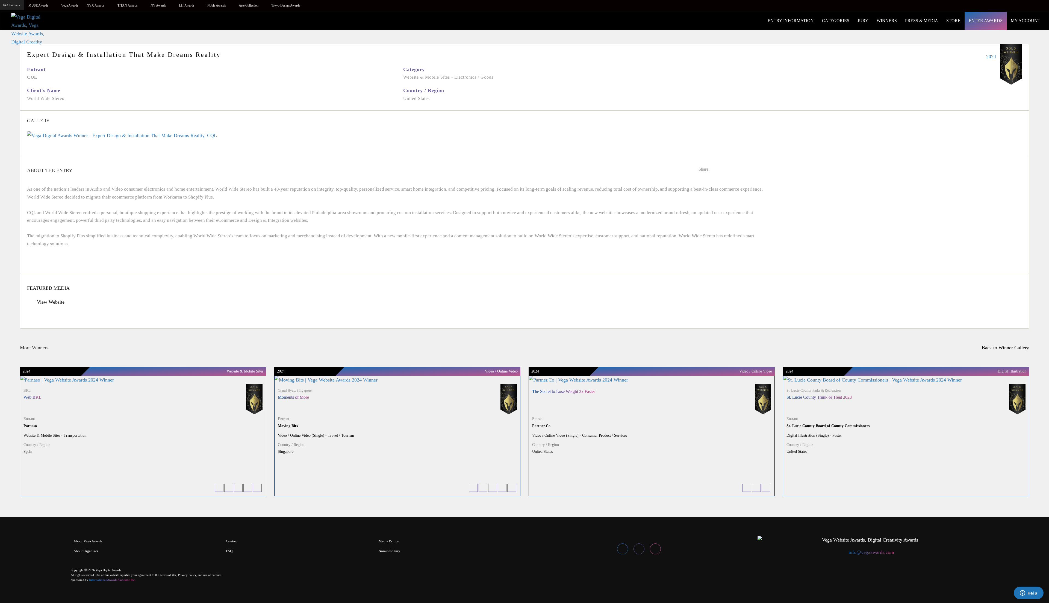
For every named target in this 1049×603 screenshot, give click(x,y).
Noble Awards (217, 5)
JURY (863, 20)
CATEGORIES (835, 20)
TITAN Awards (128, 5)
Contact (232, 541)
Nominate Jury (389, 551)
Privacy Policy (187, 575)
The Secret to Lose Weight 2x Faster (563, 391)
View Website (50, 302)
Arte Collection (249, 5)
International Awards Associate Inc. (112, 579)
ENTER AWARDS (986, 20)
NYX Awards (96, 5)
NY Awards (159, 5)
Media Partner (389, 541)
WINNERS (887, 20)
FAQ (229, 551)
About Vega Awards (87, 541)
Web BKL (32, 397)
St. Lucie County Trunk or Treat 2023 (819, 397)
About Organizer (85, 551)
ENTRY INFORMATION (791, 20)
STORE (953, 20)
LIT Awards (187, 5)
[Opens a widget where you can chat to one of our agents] (1028, 593)
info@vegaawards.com (871, 552)
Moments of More (293, 397)
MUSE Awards (38, 5)
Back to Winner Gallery (1004, 347)
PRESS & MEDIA (921, 20)
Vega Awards (69, 5)
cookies (216, 575)
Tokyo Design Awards (285, 5)
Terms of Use (168, 575)
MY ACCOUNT (1025, 20)
